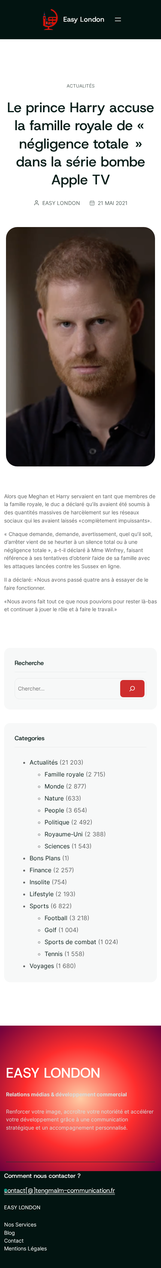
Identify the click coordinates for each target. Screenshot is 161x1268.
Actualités (81, 86)
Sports (39, 906)
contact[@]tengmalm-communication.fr (59, 1190)
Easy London (83, 19)
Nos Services (20, 1224)
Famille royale (64, 774)
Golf (51, 930)
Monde (54, 786)
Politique (57, 822)
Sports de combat (70, 942)
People (54, 810)
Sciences (57, 846)
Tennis (54, 954)
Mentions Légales (25, 1248)
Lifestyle (42, 894)
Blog (9, 1232)
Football (56, 918)
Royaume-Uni (64, 834)
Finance (40, 870)
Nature (54, 798)
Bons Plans (45, 858)
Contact (14, 1240)
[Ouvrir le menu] (117, 19)
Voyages (42, 966)
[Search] (132, 689)
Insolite (40, 882)
